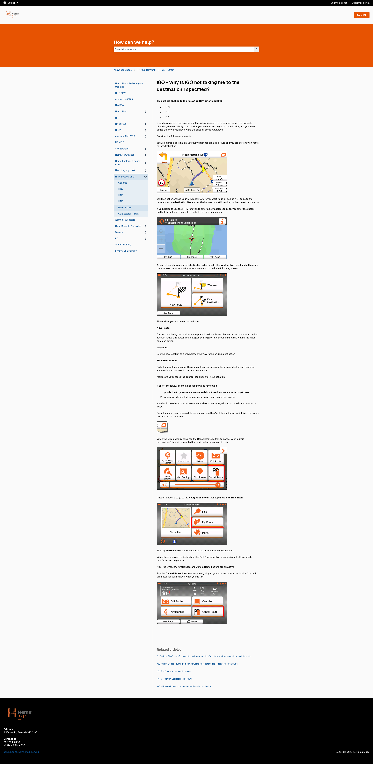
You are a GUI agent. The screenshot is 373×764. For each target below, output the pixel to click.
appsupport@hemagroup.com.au (21, 752)
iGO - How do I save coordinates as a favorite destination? (185, 686)
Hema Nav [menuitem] (121, 111)
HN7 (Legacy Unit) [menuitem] (124, 176)
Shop (364, 14)
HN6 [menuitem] (120, 195)
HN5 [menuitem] (120, 201)
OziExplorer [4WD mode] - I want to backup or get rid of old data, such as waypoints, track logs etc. (204, 656)
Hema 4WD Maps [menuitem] (124, 154)
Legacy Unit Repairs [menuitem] (126, 250)
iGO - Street (167, 69)
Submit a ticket (339, 2)
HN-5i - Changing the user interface (174, 671)
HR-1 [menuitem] (117, 117)
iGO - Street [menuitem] (125, 207)
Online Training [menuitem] (123, 244)
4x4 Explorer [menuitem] (122, 148)
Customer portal (361, 2)
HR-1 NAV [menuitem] (120, 92)
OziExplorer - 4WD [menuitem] (128, 213)
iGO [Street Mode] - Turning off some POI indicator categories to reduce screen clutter (197, 664)
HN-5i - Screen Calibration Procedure (174, 679)
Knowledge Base (123, 69)
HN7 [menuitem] (120, 188)
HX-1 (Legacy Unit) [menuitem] (125, 170)
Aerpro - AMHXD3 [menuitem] (125, 136)
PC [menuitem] (116, 238)
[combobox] (184, 49)
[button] (145, 112)
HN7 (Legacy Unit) (146, 69)
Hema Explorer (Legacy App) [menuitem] (127, 163)
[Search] (256, 49)
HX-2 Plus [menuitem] (120, 123)
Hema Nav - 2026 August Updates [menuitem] (129, 85)
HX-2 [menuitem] (118, 130)
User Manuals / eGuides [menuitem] (128, 226)
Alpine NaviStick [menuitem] (124, 99)
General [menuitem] (122, 182)
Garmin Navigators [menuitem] (125, 219)
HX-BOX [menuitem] (119, 105)
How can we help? (134, 42)
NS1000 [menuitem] (119, 142)
